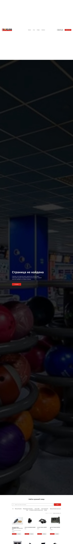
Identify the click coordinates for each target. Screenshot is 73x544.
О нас (34, 29)
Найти (57, 504)
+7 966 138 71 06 (60, 29)
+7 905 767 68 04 (60, 30)
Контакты (43, 29)
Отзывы (38, 29)
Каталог (29, 29)
